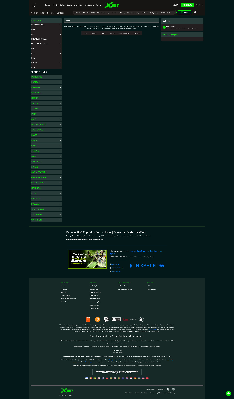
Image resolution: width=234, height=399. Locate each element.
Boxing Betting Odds (95, 302)
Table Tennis (37, 209)
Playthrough (88, 362)
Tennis (34, 108)
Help (186, 12)
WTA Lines (130, 13)
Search (201, 5)
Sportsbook (49, 4)
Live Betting (60, 4)
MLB (83, 13)
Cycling (35, 150)
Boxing (34, 62)
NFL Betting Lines (94, 286)
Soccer (34, 103)
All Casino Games (123, 286)
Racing (98, 4)
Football (35, 82)
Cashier (34, 12)
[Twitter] (173, 389)
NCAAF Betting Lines (95, 292)
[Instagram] (168, 389)
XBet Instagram (151, 289)
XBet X (149, 286)
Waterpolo (36, 219)
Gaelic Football (39, 172)
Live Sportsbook (152, 329)
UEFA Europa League (103, 13)
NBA (33, 29)
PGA (33, 58)
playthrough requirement (113, 360)
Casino (69, 4)
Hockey (34, 98)
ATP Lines (145, 13)
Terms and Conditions (141, 393)
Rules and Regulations (156, 393)
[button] (34, 5)
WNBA (93, 13)
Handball (36, 188)
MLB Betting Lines (95, 299)
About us (63, 286)
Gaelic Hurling (38, 177)
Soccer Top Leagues (40, 43)
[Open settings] (194, 11)
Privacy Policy (129, 393)
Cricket (35, 145)
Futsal (34, 166)
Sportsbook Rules (66, 295)
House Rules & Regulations (68, 299)
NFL (88, 13)
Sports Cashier (115, 271)
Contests (60, 12)
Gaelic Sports (38, 182)
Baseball (35, 87)
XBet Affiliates (65, 302)
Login (175, 4)
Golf (33, 119)
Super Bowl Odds (94, 289)
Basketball (36, 92)
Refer (42, 12)
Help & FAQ (64, 292)
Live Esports (89, 4)
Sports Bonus (115, 264)
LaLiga (138, 13)
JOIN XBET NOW (147, 265)
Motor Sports (38, 124)
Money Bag (36, 76)
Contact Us (64, 289)
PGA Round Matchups (119, 13)
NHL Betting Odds (94, 308)
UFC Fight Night (154, 13)
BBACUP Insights (170, 34)
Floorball (36, 161)
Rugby (34, 193)
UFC (33, 53)
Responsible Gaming (169, 393)
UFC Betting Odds (94, 305)
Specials (35, 203)
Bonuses (50, 12)
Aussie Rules (37, 129)
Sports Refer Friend (117, 268)
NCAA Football (165, 13)
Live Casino (78, 4)
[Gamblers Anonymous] (116, 318)
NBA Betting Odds (95, 295)
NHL (33, 48)
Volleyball (36, 214)
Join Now (187, 4)
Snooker (35, 198)
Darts (34, 156)
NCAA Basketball (39, 39)
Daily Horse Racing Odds (125, 289)
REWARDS (77, 13)
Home (67, 20)
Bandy (34, 135)
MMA (33, 113)
